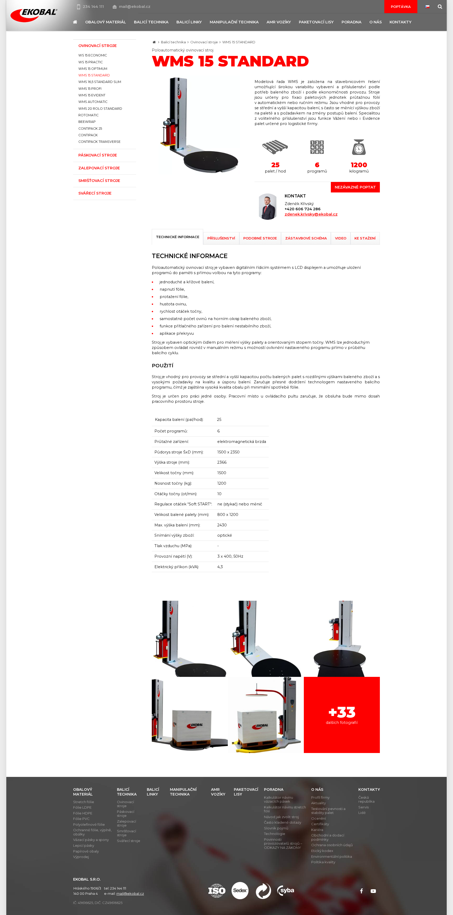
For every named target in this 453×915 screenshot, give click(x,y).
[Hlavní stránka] (154, 42)
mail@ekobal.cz (134, 6)
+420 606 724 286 (303, 209)
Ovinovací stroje (204, 42)
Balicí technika (173, 42)
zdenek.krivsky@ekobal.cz (311, 214)
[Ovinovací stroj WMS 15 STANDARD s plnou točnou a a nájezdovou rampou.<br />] (342, 639)
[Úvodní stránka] (33, 15)
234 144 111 (94, 6)
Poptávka (401, 6)
